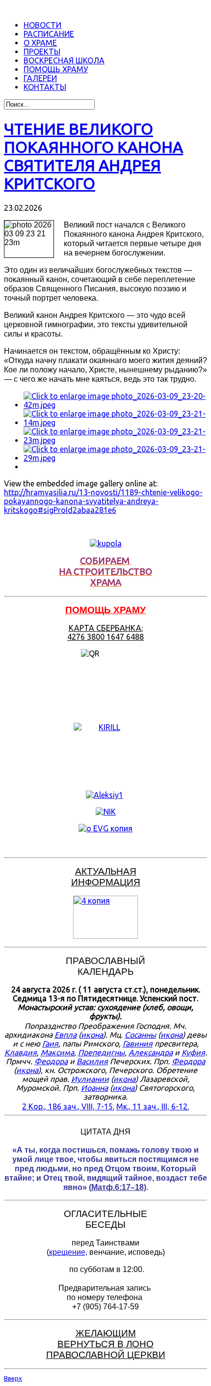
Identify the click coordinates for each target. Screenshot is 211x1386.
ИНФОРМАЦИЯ (105, 882)
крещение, (68, 1252)
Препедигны (101, 1052)
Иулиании (90, 1079)
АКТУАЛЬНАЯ (105, 871)
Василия (92, 1061)
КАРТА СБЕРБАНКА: (106, 627)
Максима (57, 1052)
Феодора (51, 1061)
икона (92, 1034)
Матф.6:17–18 (117, 1187)
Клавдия (20, 1052)
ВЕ (63, 1344)
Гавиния (138, 1043)
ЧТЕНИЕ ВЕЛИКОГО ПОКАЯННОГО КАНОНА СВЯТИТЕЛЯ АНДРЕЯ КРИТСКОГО (93, 156)
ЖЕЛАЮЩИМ (106, 1333)
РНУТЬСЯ (92, 1344)
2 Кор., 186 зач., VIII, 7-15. (68, 1106)
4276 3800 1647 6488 (105, 636)
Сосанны (140, 1034)
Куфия (193, 1052)
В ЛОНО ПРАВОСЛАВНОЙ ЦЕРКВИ (105, 1349)
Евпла (65, 1034)
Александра (151, 1052)
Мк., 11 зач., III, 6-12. (152, 1106)
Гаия (50, 1043)
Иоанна (94, 1087)
